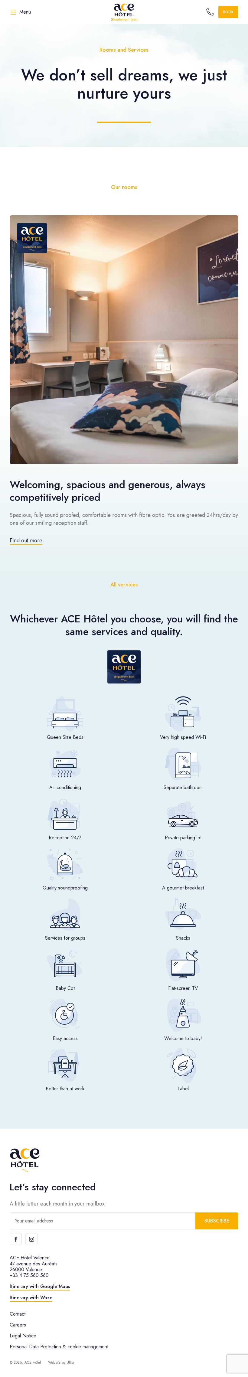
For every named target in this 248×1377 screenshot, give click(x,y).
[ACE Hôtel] (124, 12)
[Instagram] (31, 1239)
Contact (17, 1313)
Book (228, 12)
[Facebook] (16, 1239)
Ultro (70, 1362)
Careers (18, 1324)
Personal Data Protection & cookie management (59, 1346)
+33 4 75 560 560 (29, 1275)
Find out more (26, 540)
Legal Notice (23, 1335)
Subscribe (216, 1220)
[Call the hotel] (210, 12)
